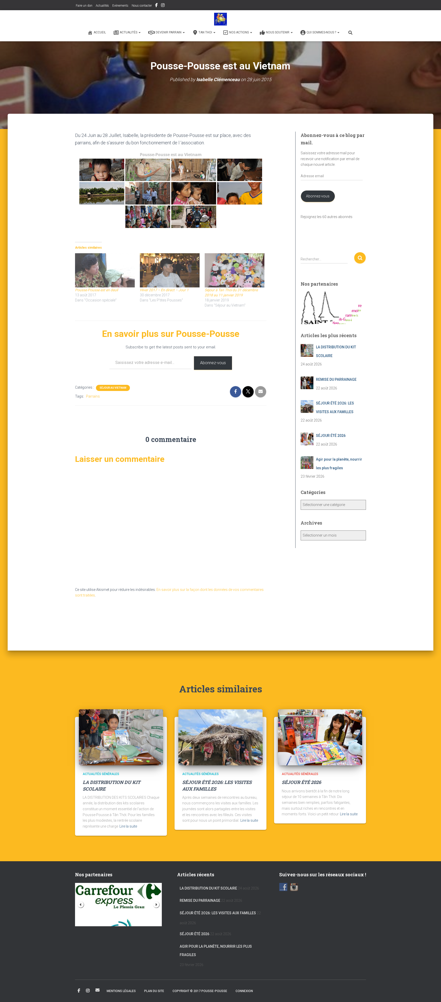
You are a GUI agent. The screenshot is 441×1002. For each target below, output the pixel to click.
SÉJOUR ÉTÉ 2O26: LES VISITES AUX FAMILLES (218, 913)
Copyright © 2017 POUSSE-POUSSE (200, 991)
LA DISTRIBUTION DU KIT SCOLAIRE (208, 888)
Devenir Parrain (169, 32)
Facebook (156, 6)
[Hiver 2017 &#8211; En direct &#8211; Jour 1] (170, 270)
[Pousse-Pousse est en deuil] (105, 270)
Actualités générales (101, 774)
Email (97, 990)
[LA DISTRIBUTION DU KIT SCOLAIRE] (121, 737)
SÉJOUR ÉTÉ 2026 (301, 782)
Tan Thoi (206, 32)
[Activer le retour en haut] (430, 991)
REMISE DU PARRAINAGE (200, 900)
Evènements (120, 5)
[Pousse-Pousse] (220, 19)
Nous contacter (142, 5)
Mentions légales (121, 991)
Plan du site (154, 991)
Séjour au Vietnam (113, 387)
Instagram (163, 6)
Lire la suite (128, 826)
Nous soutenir (278, 32)
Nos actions (239, 32)
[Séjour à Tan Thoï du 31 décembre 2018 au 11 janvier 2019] (234, 270)
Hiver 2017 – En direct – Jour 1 (164, 290)
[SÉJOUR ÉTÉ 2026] (320, 737)
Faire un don (83, 5)
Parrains (93, 396)
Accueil (100, 32)
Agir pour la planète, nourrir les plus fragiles (216, 950)
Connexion (244, 991)
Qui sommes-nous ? (322, 32)
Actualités (102, 5)
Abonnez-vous (213, 362)
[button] (139, 32)
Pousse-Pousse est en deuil (96, 290)
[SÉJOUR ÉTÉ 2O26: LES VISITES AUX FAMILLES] (220, 737)
